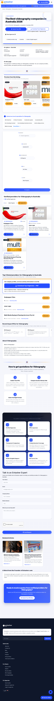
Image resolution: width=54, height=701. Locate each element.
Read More (16, 126)
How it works (8, 666)
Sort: (6, 203)
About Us (7, 646)
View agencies (20, 6)
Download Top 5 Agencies (38, 29)
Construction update (28, 119)
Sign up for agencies (9, 685)
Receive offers (8, 670)
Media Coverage (8, 126)
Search (27, 189)
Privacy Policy (8, 656)
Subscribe (47, 638)
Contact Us (7, 648)
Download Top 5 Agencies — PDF (28, 285)
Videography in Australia (17, 9)
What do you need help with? (8, 507)
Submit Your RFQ (17, 29)
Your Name (4, 479)
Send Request (27, 532)
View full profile (13, 300)
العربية (5, 690)
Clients (6, 652)
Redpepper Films (9, 99)
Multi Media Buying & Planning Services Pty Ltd (12, 257)
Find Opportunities (9, 675)
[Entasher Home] (7, 2)
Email (3, 486)
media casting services (39, 123)
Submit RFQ (23, 203)
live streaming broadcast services (25, 123)
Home (3, 9)
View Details (9, 234)
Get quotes (46, 77)
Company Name (6, 493)
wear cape (26, 99)
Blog (6, 650)
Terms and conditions (9, 658)
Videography (8, 9)
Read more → (7, 563)
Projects (7, 654)
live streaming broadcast (10, 123)
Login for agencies (9, 687)
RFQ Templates (8, 672)
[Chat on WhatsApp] (51, 692)
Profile (16, 103)
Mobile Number (5, 500)
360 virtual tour (8, 119)
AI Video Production (18, 119)
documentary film (38, 119)
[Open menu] (51, 2)
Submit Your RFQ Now (27, 597)
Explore (6, 668)
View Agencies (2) (11, 34)
